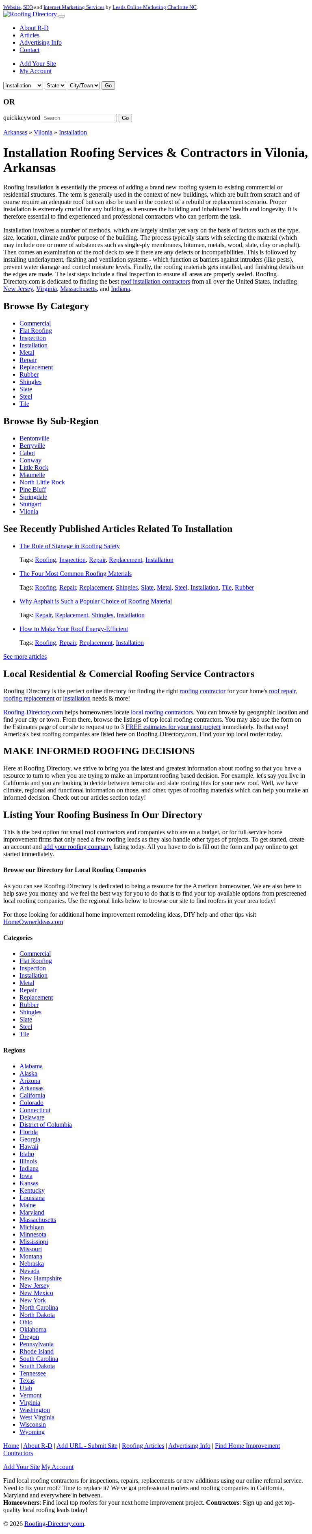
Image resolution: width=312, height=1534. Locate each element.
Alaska (28, 1073)
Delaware (32, 1117)
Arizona (30, 1080)
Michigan (32, 1227)
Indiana (120, 288)
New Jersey (18, 288)
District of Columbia (46, 1124)
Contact (29, 49)
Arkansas (15, 132)
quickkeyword (21, 117)
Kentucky (32, 1190)
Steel (26, 396)
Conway (30, 460)
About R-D (34, 27)
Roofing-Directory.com (33, 712)
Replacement (36, 367)
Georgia (30, 1139)
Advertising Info (41, 42)
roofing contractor (202, 691)
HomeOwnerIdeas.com (33, 921)
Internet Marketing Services (73, 7)
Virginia (46, 288)
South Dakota (37, 1366)
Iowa (26, 1175)
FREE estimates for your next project (173, 726)
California (32, 1095)
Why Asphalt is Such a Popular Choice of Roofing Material (96, 601)
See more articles (25, 656)
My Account (36, 70)
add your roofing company (77, 846)
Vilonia (43, 132)
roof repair (282, 691)
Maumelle (32, 474)
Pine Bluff (33, 489)
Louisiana (32, 1197)
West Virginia (37, 1417)
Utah (26, 1387)
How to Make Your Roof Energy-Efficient (74, 628)
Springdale (33, 496)
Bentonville (34, 438)
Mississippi (34, 1241)
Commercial (35, 323)
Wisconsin (33, 1424)
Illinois (28, 1161)
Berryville (32, 445)
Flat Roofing (36, 330)
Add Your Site (38, 63)
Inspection (33, 337)
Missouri (31, 1248)
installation (77, 698)
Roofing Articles (143, 1445)
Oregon (29, 1336)
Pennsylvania (37, 1344)
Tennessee (33, 1373)
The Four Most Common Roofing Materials (76, 573)
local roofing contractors (162, 712)
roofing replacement (28, 698)
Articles (29, 35)
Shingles (30, 381)
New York (33, 1300)
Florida (29, 1131)
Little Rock (34, 467)
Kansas (29, 1183)
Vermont (30, 1395)
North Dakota (37, 1314)
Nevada (29, 1270)
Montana (31, 1256)
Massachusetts (78, 288)
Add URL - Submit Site (86, 1445)
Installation (73, 132)
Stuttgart (30, 504)
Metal (27, 352)
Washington (35, 1409)
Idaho (27, 1153)
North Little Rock (42, 482)
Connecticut (35, 1110)
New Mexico (36, 1292)
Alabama (31, 1066)
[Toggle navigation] (61, 16)
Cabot (27, 452)
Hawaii (29, 1146)
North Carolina (39, 1307)
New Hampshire (41, 1278)
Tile (24, 403)
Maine (28, 1205)
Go (108, 85)
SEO (28, 7)
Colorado (31, 1102)
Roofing (45, 559)
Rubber (29, 374)
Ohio (26, 1322)
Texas (27, 1380)
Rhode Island (37, 1351)
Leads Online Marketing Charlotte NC (155, 7)
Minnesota (33, 1234)
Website (12, 7)
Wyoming (32, 1431)
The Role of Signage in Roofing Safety (70, 545)
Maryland (32, 1212)
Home (11, 1445)
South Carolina (39, 1358)
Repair (28, 359)
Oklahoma (33, 1329)
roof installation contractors (155, 281)
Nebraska (32, 1263)
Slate (26, 389)
